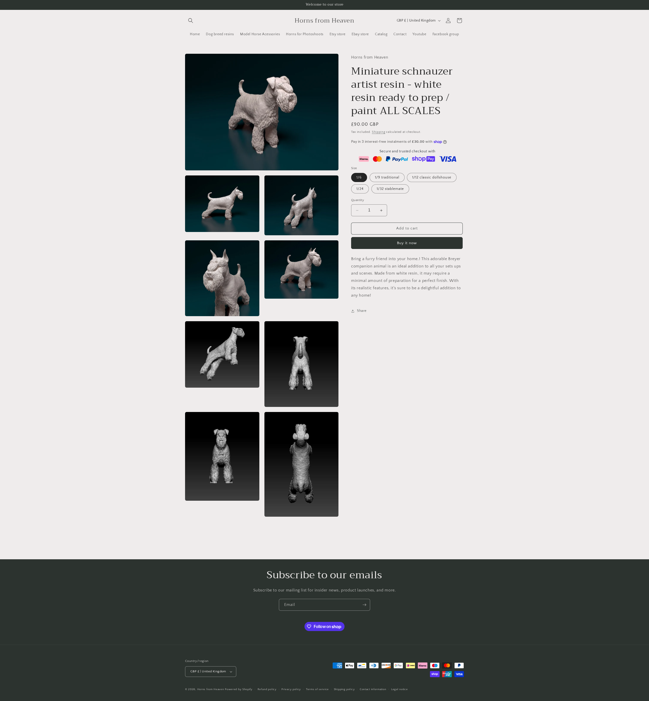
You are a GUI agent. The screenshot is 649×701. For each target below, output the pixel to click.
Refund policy (267, 689)
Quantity (357, 200)
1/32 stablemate (390, 189)
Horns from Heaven (210, 689)
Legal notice (399, 689)
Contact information (373, 689)
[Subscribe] (364, 605)
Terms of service (317, 689)
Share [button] (362, 311)
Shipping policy (344, 689)
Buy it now (407, 243)
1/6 (359, 178)
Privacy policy (291, 689)
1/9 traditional (387, 178)
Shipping (378, 132)
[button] (190, 20)
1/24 (360, 189)
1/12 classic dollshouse (431, 178)
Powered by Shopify (239, 689)
